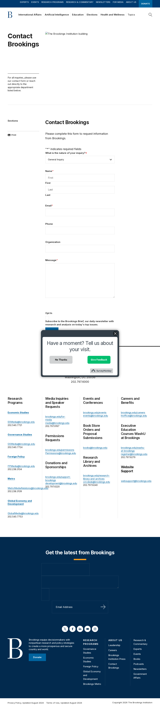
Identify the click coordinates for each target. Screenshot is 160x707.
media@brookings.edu (57, 422)
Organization (52, 242)
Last (47, 194)
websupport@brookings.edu (136, 480)
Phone (49, 223)
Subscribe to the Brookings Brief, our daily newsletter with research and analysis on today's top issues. (79, 323)
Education (78, 14)
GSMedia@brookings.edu (21, 443)
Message (51, 260)
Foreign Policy (90, 666)
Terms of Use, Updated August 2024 (64, 703)
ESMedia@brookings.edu (21, 421)
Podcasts (138, 663)
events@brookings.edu (95, 415)
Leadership (114, 645)
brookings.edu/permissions (59, 449)
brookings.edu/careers (133, 412)
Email (49, 205)
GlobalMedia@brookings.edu (23, 513)
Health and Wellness (113, 14)
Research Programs (52, 2)
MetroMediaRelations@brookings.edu (28, 488)
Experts (24, 2)
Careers (112, 650)
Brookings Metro (92, 683)
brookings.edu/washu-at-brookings (133, 449)
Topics (131, 14)
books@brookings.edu (95, 447)
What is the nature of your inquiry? (66, 152)
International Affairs (30, 14)
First (47, 182)
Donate (145, 3)
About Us (131, 2)
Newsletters (103, 2)
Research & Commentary (79, 2)
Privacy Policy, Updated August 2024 (26, 703)
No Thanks (61, 359)
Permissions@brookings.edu (60, 453)
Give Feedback (99, 359)
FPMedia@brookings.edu (21, 466)
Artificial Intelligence (57, 14)
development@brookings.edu (61, 483)
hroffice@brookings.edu (134, 415)
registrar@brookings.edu (134, 454)
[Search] (150, 15)
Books (136, 658)
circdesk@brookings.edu (96, 481)
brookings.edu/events (94, 412)
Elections (92, 14)
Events (35, 2)
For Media (118, 2)
